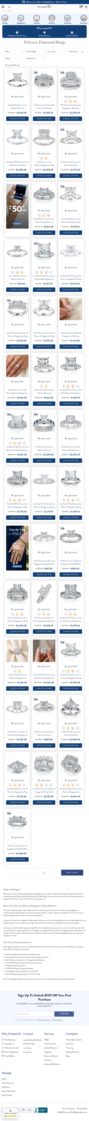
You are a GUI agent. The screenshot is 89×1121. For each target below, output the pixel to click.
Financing (69, 1048)
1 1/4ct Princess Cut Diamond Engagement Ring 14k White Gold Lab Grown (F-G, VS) (44, 564)
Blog (67, 1056)
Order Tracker (7, 1095)
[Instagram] (23, 1110)
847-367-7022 (28, 1044)
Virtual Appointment (74, 1040)
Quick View (19, 97)
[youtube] (29, 1110)
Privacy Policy (57, 1020)
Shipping (47, 1052)
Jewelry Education (51, 1048)
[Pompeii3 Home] (44, 6)
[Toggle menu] (3, 6)
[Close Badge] (18, 1109)
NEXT (72, 873)
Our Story (69, 1044)
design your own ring (19, 974)
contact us (27, 1052)
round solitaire (71, 910)
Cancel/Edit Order (9, 1091)
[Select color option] (66, 101)
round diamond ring (65, 933)
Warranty (47, 1060)
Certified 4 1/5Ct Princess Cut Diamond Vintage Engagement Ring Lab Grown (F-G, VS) (17, 450)
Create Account (7, 1083)
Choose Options (17, 119)
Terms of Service (44, 1020)
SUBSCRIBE (64, 1014)
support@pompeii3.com (32, 1040)
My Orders (6, 1087)
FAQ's (46, 1040)
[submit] (4, 11)
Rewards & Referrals (51, 1064)
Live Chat (27, 1048)
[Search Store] (9, 7)
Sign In (4, 1079)
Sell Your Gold (50, 1044)
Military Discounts (73, 1052)
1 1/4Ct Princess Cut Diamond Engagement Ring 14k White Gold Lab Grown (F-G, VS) (71, 564)
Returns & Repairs (51, 1056)
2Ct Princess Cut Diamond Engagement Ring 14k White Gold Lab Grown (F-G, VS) (17, 849)
